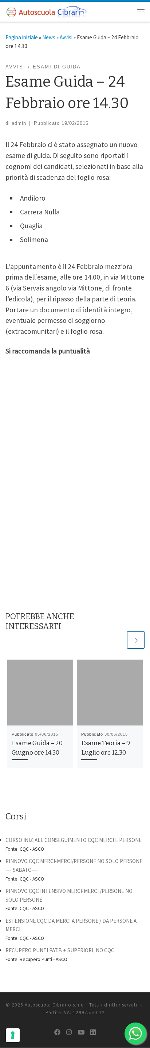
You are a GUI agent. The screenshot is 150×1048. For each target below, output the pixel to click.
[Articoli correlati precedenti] (117, 640)
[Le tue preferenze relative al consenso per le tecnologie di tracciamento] (13, 1035)
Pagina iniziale (21, 37)
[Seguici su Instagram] (69, 1032)
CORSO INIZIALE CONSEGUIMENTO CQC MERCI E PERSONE (73, 840)
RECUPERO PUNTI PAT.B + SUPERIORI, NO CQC (59, 950)
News (48, 37)
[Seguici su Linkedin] (93, 1032)
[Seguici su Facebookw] (57, 1032)
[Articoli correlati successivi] (136, 640)
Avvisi (66, 37)
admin (19, 123)
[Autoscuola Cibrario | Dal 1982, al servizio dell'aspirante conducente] (46, 11)
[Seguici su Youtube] (81, 1032)
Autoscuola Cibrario (48, 1005)
